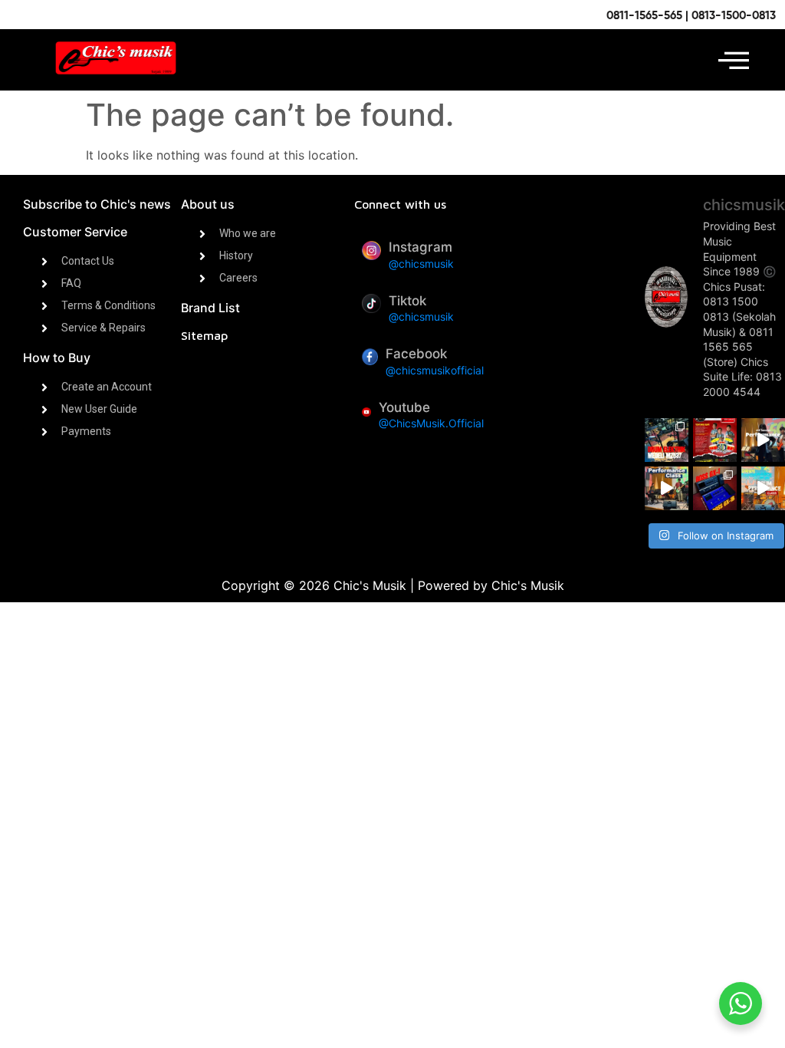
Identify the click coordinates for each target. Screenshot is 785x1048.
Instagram (420, 247)
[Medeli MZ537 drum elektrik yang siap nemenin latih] (666, 440)
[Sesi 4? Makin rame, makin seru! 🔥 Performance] (763, 440)
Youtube (404, 407)
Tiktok (407, 300)
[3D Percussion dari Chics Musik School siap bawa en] (715, 440)
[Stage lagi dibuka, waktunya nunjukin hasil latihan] (666, 488)
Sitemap (204, 335)
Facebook (416, 353)
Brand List (210, 307)
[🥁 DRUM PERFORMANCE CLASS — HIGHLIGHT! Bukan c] (763, 488)
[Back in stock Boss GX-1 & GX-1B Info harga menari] (715, 488)
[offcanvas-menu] (733, 60)
